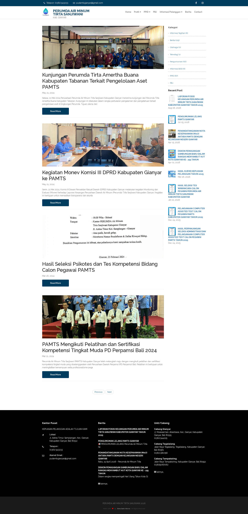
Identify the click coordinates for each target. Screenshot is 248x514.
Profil (136, 12)
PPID (146, 12)
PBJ (155, 12)
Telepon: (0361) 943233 (57, 3)
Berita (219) (174, 40)
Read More (55, 111)
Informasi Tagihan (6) (178, 33)
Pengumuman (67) (177, 61)
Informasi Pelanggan (170, 12)
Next (109, 392)
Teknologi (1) (175, 54)
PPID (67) (173, 76)
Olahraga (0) (175, 47)
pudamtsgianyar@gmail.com (89, 3)
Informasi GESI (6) (177, 69)
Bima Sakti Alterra (123, 508)
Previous (98, 392)
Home (128, 12)
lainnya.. (104, 484)
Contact (198, 12)
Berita (188, 12)
